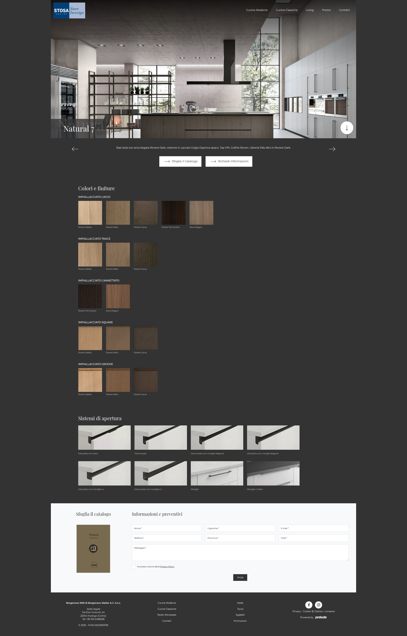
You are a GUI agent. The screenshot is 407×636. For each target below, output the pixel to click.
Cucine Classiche (287, 10)
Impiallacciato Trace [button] (94, 238)
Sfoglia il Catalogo (184, 161)
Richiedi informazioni (232, 161)
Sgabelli (240, 614)
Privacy (297, 611)
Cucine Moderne (257, 10)
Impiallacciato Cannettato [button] (98, 280)
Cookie (306, 611)
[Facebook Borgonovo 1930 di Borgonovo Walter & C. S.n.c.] (308, 605)
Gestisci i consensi (324, 611)
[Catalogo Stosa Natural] (93, 548)
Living (310, 10)
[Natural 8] (332, 149)
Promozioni (240, 620)
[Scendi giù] (347, 127)
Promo (326, 10)
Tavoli (240, 609)
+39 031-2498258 (95, 619)
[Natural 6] (75, 149)
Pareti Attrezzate (166, 614)
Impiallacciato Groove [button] (95, 364)
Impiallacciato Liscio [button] (94, 196)
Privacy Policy (167, 566)
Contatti (344, 10)
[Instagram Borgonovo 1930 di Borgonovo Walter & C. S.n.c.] (318, 605)
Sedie (240, 603)
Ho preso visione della (155, 566)
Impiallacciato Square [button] (95, 322)
